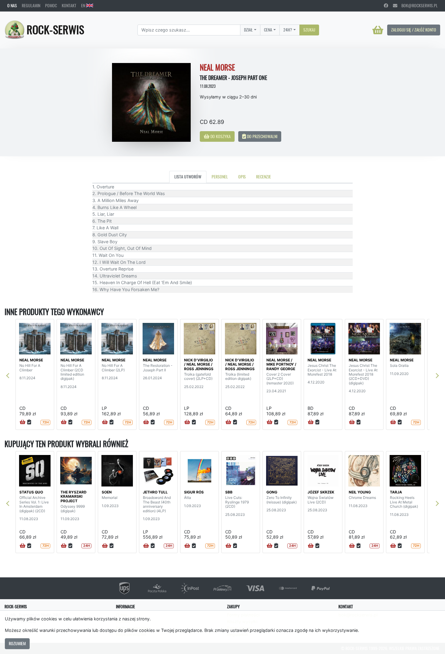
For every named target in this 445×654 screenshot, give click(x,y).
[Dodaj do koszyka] (22, 422)
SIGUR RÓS (194, 492)
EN (83, 5)
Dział (248, 30)
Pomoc (51, 5)
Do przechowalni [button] (261, 136)
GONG (271, 492)
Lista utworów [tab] (187, 177)
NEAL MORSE (31, 360)
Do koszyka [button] (220, 136)
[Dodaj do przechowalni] (29, 422)
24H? (287, 30)
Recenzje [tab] (263, 177)
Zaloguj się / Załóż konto (413, 30)
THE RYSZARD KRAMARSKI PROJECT (74, 496)
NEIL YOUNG (360, 492)
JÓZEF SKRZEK (321, 492)
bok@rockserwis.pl (417, 5)
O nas (12, 5)
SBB (228, 492)
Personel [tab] (220, 177)
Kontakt (69, 5)
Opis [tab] (242, 177)
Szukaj (309, 30)
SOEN (107, 492)
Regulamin (31, 5)
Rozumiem (17, 643)
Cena (268, 30)
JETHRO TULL (155, 492)
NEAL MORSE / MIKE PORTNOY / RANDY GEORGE (281, 364)
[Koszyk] (378, 30)
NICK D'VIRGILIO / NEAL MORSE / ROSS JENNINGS (198, 364)
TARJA (396, 492)
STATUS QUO (31, 492)
